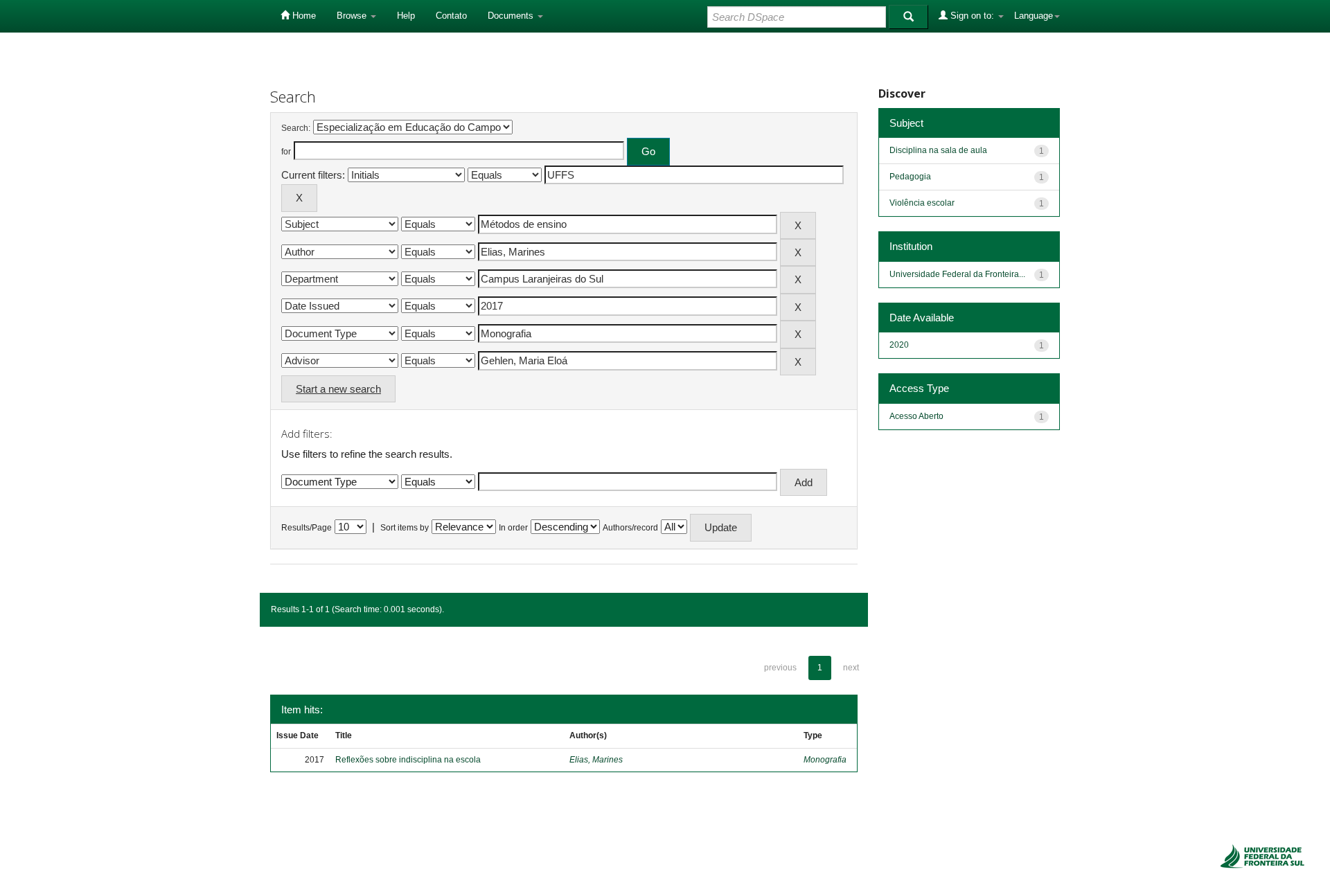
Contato (451, 15)
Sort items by (404, 528)
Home (303, 15)
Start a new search (338, 389)
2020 (899, 345)
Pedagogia (910, 176)
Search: (295, 128)
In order (513, 528)
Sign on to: (972, 15)
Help (406, 15)
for (286, 152)
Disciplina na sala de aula (938, 150)
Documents (512, 15)
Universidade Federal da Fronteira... (957, 274)
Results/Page (306, 528)
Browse (353, 15)
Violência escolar (922, 203)
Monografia (825, 760)
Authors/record (630, 528)
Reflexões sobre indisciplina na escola (408, 760)
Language (1033, 15)
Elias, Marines (596, 760)
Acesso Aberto (916, 416)
